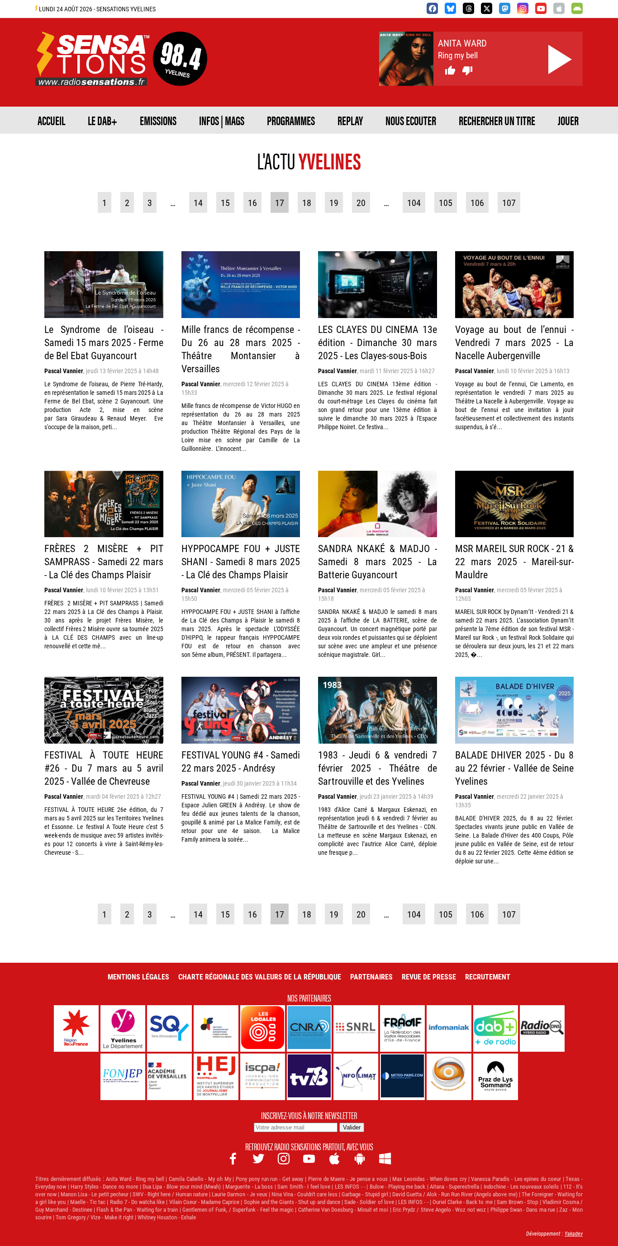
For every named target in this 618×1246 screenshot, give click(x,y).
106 (477, 202)
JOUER (568, 120)
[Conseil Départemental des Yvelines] (122, 1028)
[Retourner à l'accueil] (92, 75)
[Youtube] (541, 8)
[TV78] (309, 1077)
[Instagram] (522, 8)
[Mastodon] (504, 8)
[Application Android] (577, 8)
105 (445, 202)
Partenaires (371, 976)
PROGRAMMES (291, 120)
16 (252, 202)
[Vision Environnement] (449, 1077)
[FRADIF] (402, 1028)
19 (333, 202)
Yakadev (574, 1233)
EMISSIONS (158, 120)
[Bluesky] (450, 8)
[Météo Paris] (402, 1077)
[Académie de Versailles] (169, 1077)
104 (414, 202)
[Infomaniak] (449, 1028)
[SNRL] (355, 1028)
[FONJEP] (122, 1077)
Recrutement (487, 976)
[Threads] (468, 8)
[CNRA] (309, 1028)
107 (509, 202)
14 (198, 202)
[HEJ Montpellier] (216, 1077)
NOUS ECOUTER (410, 120)
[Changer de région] (180, 75)
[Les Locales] (262, 1028)
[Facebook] (432, 8)
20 (361, 202)
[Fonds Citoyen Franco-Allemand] (216, 1028)
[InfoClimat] (355, 1077)
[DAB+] (495, 1028)
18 (306, 202)
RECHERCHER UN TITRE (497, 120)
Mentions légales (138, 976)
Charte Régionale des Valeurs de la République (259, 976)
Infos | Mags (221, 120)
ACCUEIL (51, 120)
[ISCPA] (262, 1077)
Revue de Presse (429, 976)
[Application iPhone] (559, 8)
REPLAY (350, 120)
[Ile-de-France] (76, 1028)
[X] (486, 8)
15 (225, 202)
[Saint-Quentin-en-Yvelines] (169, 1028)
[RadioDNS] (542, 1028)
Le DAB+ (102, 120)
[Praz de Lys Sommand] (495, 1077)
